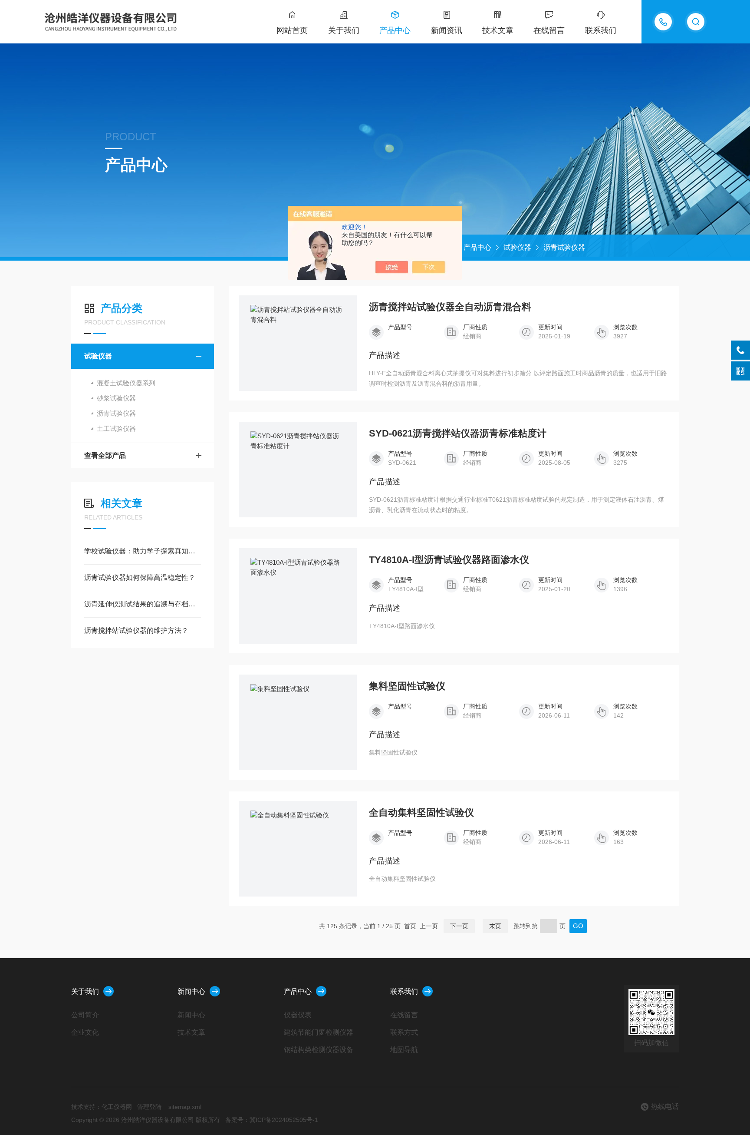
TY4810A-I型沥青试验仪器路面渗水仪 (449, 560)
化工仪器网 (117, 1106)
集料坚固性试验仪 (407, 686)
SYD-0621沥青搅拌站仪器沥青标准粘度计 (457, 433)
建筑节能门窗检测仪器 (318, 1032)
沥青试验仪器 (564, 247)
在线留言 (549, 30)
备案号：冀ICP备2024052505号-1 (271, 1119)
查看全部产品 (105, 455)
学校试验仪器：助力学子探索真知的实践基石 (142, 551)
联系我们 (600, 30)
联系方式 (404, 1032)
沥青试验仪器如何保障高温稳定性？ (139, 577)
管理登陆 (149, 1106)
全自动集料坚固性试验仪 (421, 812)
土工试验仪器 (116, 428)
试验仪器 (517, 247)
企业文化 (85, 1032)
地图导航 (404, 1049)
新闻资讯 (446, 30)
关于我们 (343, 30)
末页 (495, 926)
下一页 (459, 926)
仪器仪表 (298, 1015)
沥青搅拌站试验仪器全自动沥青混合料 (450, 307)
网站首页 (292, 30)
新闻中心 (191, 991)
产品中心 (395, 30)
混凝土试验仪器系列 (126, 383)
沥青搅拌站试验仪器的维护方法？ (136, 630)
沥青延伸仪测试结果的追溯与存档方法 (142, 604)
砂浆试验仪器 (116, 398)
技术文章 (497, 30)
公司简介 (85, 1015)
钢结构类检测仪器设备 (318, 1049)
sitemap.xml (184, 1106)
